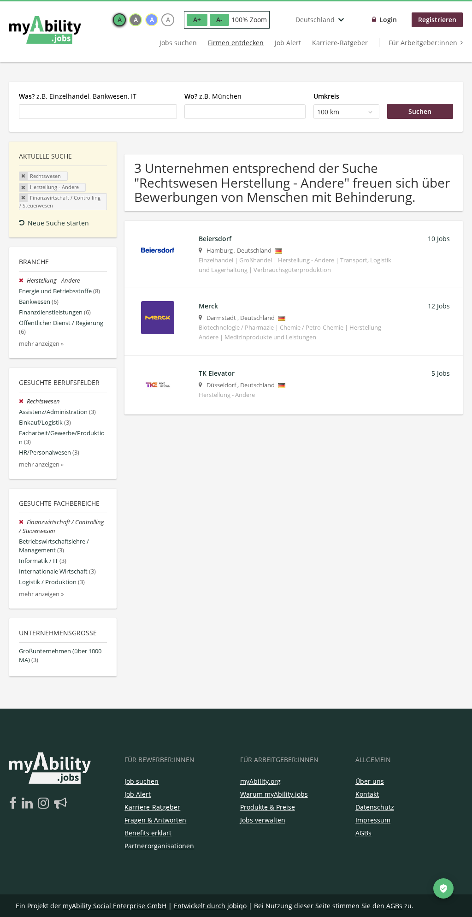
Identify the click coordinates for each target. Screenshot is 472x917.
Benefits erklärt (147, 832)
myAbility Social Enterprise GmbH (114, 905)
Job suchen (141, 781)
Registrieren (437, 19)
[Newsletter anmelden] (60, 803)
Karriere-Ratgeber (340, 42)
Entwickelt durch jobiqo (210, 905)
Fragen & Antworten (155, 820)
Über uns (369, 781)
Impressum (372, 820)
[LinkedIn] (29, 803)
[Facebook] (14, 803)
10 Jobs (439, 238)
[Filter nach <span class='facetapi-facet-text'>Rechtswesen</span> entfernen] (23, 176)
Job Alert (288, 42)
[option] (119, 19)
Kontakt (367, 794)
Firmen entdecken (236, 42)
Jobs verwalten (262, 820)
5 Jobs (440, 373)
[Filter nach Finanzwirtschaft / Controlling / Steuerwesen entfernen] (23, 522)
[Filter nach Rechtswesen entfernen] (23, 401)
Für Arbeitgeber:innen (423, 42)
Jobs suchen (178, 42)
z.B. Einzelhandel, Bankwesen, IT (77, 96)
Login (388, 19)
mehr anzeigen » (41, 344)
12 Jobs (439, 306)
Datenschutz (374, 807)
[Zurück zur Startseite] (45, 30)
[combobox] (98, 111)
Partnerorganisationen (159, 845)
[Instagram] (45, 803)
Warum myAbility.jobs (274, 794)
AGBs (363, 832)
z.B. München (213, 96)
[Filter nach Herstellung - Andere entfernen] (23, 280)
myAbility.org (260, 781)
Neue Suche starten (58, 223)
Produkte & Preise (267, 807)
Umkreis (326, 96)
